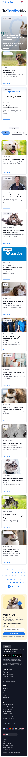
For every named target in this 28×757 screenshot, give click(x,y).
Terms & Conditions (7, 743)
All (5, 133)
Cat (12, 626)
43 (15, 586)
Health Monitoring (8, 707)
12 (6, 572)
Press (4, 695)
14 (12, 572)
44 (19, 586)
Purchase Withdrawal (9, 681)
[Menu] (25, 2)
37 (14, 583)
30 (14, 579)
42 (12, 586)
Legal (4, 741)
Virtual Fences (7, 711)
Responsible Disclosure (8, 745)
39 (20, 583)
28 (8, 579)
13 (9, 572)
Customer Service (8, 676)
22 (12, 576)
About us (5, 688)
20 (6, 576)
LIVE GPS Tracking (8, 704)
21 (9, 576)
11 (3, 572)
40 (23, 583)
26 (25, 576)
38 (17, 583)
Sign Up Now (14, 633)
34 (4, 583)
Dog (6, 626)
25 (21, 576)
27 (4, 579)
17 (21, 572)
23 (15, 576)
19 (3, 576)
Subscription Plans (8, 674)
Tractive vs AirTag (8, 716)
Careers (5, 690)
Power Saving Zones (8, 718)
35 (7, 583)
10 (25, 569)
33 (23, 579)
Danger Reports (7, 714)
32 (20, 579)
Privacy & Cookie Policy (8, 747)
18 (24, 572)
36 (10, 583)
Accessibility (5, 739)
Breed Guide (17, 133)
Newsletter (6, 697)
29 (11, 579)
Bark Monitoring (7, 709)
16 (18, 572)
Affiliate (5, 693)
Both (18, 626)
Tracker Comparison (9, 679)
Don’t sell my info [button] (6, 749)
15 (15, 572)
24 (18, 576)
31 (17, 579)
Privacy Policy (13, 637)
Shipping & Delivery (8, 672)
